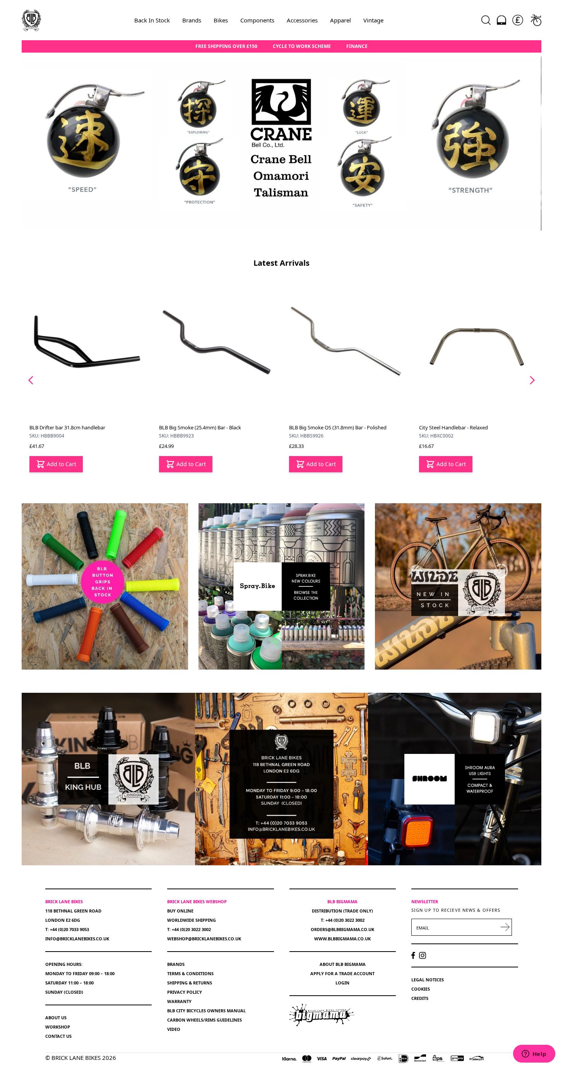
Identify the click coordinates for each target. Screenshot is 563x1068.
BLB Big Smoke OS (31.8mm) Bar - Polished (208, 427)
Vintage (373, 20)
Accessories (302, 20)
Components (257, 20)
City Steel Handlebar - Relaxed (323, 427)
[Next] (532, 380)
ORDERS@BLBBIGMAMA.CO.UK (342, 929)
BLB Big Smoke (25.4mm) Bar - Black (70, 427)
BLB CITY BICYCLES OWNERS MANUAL (206, 1010)
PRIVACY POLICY (184, 992)
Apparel (340, 20)
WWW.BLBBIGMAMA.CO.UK (342, 939)
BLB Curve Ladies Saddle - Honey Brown (465, 427)
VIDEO (173, 1029)
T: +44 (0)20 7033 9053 (67, 929)
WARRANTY (179, 1001)
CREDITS (419, 998)
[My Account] (501, 20)
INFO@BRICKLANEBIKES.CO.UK (77, 939)
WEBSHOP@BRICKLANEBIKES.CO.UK (204, 939)
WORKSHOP (57, 1027)
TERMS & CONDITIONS (190, 973)
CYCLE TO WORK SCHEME (302, 46)
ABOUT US (56, 1017)
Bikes (221, 20)
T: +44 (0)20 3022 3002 (189, 929)
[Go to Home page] (31, 20)
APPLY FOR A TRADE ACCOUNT (342, 973)
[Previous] (31, 380)
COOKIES (420, 989)
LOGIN (342, 983)
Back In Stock (152, 20)
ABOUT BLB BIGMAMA (343, 964)
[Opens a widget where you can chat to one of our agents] (534, 1054)
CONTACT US (58, 1036)
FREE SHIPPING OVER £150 (226, 46)
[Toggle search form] (486, 20)
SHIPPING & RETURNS (189, 983)
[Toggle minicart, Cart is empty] (536, 20)
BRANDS (176, 964)
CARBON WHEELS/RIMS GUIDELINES (204, 1020)
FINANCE (357, 46)
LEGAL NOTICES (427, 980)
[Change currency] (518, 20)
